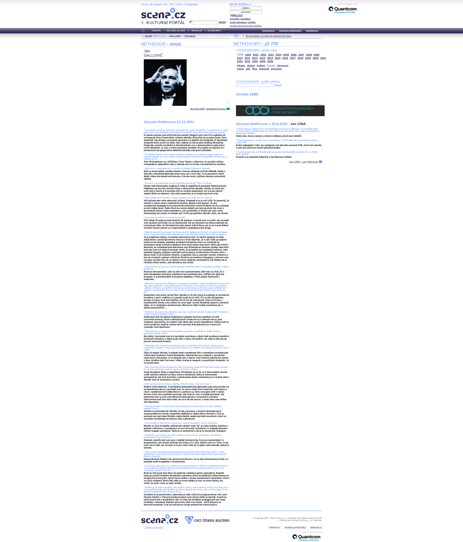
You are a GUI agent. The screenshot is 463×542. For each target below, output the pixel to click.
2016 (285, 58)
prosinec (276, 68)
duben (251, 65)
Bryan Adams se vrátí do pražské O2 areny (268, 36)
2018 (300, 58)
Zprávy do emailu (154, 527)
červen (271, 65)
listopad (264, 68)
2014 (270, 58)
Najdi (278, 85)
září (248, 68)
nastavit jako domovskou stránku (246, 26)
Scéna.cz (147, 9)
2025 (263, 61)
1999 (240, 54)
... (228, 109)
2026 (270, 61)
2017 (293, 58)
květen (261, 65)
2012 (255, 58)
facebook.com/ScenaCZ (290, 30)
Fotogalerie (189, 36)
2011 (247, 58)
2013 (262, 58)
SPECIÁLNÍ (196, 30)
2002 (263, 55)
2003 (271, 55)
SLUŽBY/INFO (214, 30)
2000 (248, 55)
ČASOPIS (156, 30)
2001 (256, 55)
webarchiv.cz (312, 30)
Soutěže (148, 36)
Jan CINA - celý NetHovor (303, 161)
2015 (278, 58)
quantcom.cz (268, 30)
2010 (240, 58)
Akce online (175, 36)
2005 (286, 55)
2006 (294, 55)
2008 (309, 55)
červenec (282, 65)
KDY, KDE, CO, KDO (175, 30)
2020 (315, 58)
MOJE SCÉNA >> (241, 4)
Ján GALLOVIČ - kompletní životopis (207, 109)
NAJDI (222, 22)
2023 (247, 61)
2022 (240, 61)
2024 (255, 61)
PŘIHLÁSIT (236, 15)
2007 (301, 55)
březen (241, 65)
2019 (308, 58)
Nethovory (161, 36)
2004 (278, 55)
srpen (240, 68)
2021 (323, 58)
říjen (254, 68)
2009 (316, 55)
